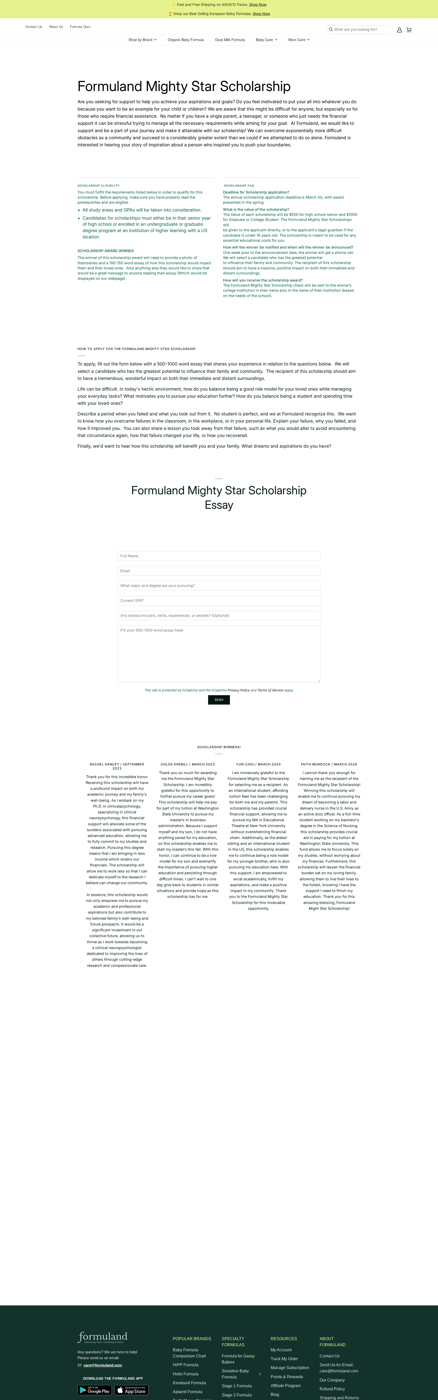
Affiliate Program (286, 1386)
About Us (56, 26)
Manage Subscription (290, 1368)
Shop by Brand (140, 39)
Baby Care (264, 39)
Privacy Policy (238, 690)
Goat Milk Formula (230, 39)
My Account (281, 1350)
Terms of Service (270, 690)
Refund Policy (332, 1389)
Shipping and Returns (339, 1398)
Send (219, 700)
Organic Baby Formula (186, 39)
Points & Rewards (287, 1377)
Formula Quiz (80, 26)
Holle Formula (185, 1374)
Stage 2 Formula (237, 1395)
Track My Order (284, 1359)
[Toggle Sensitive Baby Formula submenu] (260, 1374)
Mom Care (296, 39)
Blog (275, 1394)
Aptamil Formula (188, 1392)
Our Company (332, 1380)
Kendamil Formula (189, 1383)
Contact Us (34, 26)
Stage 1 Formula (237, 1386)
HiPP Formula (185, 1365)
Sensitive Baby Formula (235, 1374)
